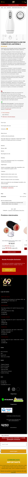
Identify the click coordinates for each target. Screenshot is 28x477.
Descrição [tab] (3, 122)
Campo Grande (5, 317)
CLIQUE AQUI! (8, 109)
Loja (5, 7)
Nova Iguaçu (4, 337)
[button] (24, 2)
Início (2, 7)
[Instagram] (13, 389)
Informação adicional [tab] (6, 125)
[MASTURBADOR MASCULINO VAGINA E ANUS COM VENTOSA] (11, 228)
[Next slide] (24, 21)
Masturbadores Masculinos (17, 7)
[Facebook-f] (9, 389)
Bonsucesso (4, 305)
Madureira (4, 327)
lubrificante (4, 187)
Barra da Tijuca (5, 296)
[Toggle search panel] (22, 2)
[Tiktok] (18, 389)
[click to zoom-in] (13, 21)
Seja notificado (5, 114)
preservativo (10, 187)
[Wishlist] (20, 220)
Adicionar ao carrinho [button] (12, 251)
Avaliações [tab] (4, 129)
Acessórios (9, 7)
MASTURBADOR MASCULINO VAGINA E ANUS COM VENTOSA (11, 241)
